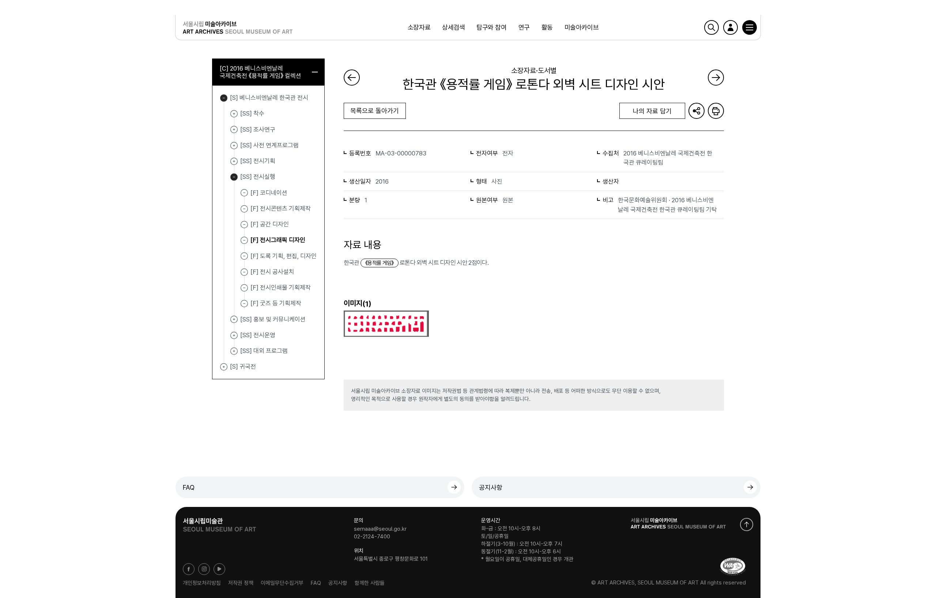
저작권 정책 (240, 582)
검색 (711, 27)
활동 (547, 27)
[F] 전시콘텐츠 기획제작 (280, 208)
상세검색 (453, 27)
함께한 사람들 (370, 582)
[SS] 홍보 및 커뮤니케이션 (234, 320)
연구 (524, 27)
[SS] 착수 (234, 114)
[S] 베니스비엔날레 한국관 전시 (224, 98)
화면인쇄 (716, 111)
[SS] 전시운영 (234, 335)
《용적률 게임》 (379, 263)
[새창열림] (219, 522)
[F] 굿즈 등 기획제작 (275, 303)
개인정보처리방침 (202, 582)
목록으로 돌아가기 (374, 110)
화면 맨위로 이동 (746, 524)
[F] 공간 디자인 (269, 224)
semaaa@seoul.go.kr (380, 528)
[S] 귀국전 (224, 367)
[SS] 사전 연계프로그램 (234, 146)
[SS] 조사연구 (234, 130)
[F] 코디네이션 (268, 192)
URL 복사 (696, 111)
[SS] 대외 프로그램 (234, 351)
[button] (749, 27)
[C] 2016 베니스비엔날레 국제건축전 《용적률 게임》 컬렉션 (260, 72)
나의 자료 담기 (652, 111)
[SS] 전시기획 (234, 161)
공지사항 (490, 487)
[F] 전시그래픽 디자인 (277, 240)
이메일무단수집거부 (282, 582)
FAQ (189, 487)
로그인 (730, 27)
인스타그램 (204, 569)
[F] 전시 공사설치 (272, 271)
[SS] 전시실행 (234, 177)
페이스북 (188, 569)
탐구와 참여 (491, 27)
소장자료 (419, 27)
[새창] (733, 567)
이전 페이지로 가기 (352, 77)
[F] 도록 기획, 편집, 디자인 (283, 255)
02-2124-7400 (372, 536)
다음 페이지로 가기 (716, 77)
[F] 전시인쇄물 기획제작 (280, 287)
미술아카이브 (582, 27)
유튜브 (219, 569)
